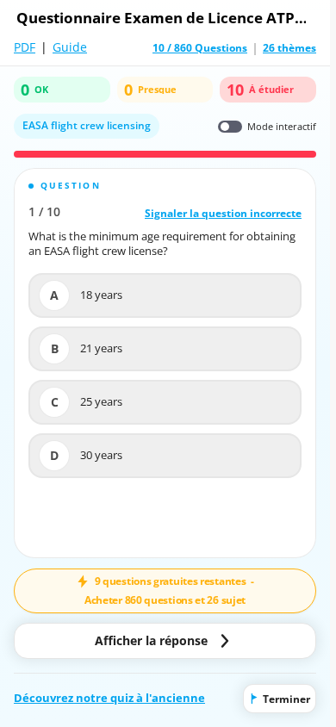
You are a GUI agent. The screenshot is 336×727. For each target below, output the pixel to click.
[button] (165, 363)
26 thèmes (289, 48)
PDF (24, 47)
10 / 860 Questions (199, 48)
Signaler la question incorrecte (223, 213)
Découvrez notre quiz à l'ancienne (109, 697)
